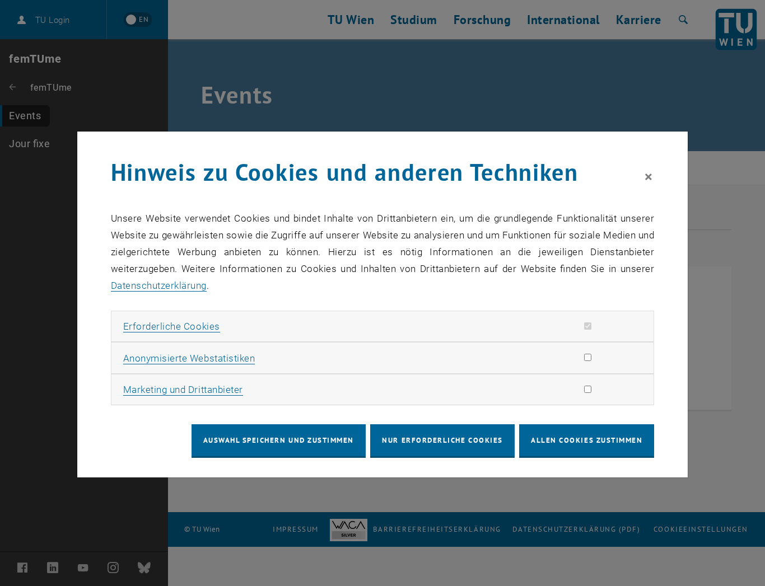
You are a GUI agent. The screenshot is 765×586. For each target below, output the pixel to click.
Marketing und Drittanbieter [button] (183, 389)
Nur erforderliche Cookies (442, 440)
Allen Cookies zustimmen (586, 440)
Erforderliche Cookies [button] (171, 326)
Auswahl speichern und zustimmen (278, 440)
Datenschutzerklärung (159, 285)
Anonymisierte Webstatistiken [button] (189, 358)
